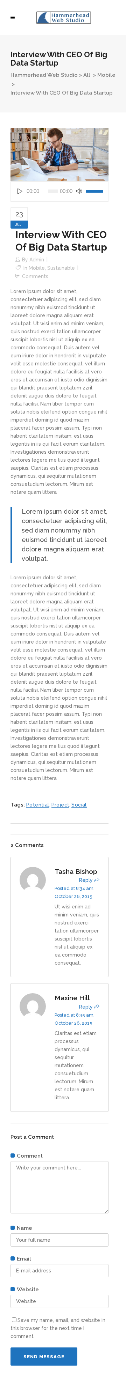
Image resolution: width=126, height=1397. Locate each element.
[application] (59, 191)
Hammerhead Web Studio (44, 75)
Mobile (106, 75)
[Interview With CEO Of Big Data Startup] (59, 154)
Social (78, 805)
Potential (37, 805)
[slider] (94, 191)
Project (60, 805)
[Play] (19, 191)
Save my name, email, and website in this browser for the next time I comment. (57, 1328)
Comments (35, 276)
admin (36, 259)
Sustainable (61, 268)
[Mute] (79, 191)
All (86, 75)
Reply (86, 880)
